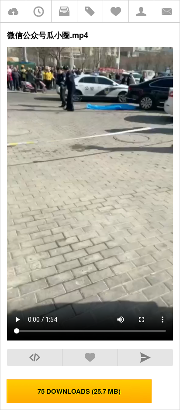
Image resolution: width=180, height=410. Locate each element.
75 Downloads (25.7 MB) (79, 391)
